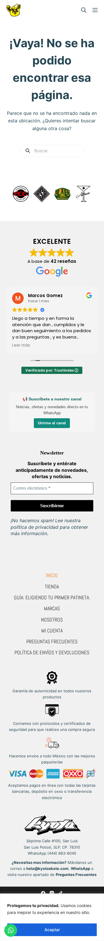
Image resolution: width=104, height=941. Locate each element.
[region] (52, 917)
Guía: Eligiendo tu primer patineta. (52, 597)
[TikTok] (60, 893)
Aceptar (52, 929)
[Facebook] (43, 893)
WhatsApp (80, 868)
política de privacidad (34, 527)
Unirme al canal (52, 423)
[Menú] (95, 10)
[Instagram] (52, 893)
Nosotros (52, 619)
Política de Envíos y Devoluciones (51, 652)
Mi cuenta (52, 630)
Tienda (52, 586)
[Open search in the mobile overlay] (84, 10)
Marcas (52, 608)
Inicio (52, 575)
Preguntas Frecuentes (51, 641)
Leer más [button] (21, 345)
